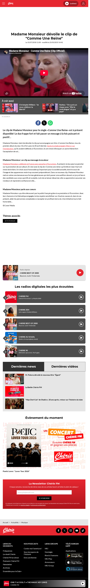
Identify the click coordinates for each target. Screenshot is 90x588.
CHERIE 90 (23, 350)
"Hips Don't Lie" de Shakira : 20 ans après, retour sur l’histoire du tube (54, 399)
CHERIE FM (23, 296)
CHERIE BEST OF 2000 (29, 273)
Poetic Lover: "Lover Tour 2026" (16, 471)
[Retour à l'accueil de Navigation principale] (11, 3)
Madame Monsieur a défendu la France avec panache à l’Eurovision (29, 164)
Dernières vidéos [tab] (64, 366)
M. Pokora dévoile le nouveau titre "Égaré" (43, 375)
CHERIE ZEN (24, 310)
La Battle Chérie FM (33, 387)
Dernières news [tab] (23, 366)
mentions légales (25, 505)
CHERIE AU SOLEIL (27, 337)
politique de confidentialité (38, 505)
